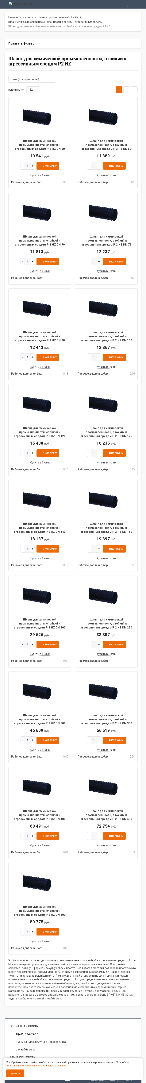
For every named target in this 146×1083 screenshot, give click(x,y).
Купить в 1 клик (40, 175)
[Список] (126, 89)
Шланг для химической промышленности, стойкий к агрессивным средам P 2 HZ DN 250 (106, 623)
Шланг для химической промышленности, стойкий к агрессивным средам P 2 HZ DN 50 (40, 145)
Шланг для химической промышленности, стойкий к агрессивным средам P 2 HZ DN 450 (106, 815)
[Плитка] (119, 89)
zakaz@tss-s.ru (26, 1049)
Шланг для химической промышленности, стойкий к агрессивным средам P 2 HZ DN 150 (106, 528)
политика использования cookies (25, 1065)
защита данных (56, 1065)
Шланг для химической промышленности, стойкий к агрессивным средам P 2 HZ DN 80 (40, 336)
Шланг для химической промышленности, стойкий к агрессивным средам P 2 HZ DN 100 (106, 336)
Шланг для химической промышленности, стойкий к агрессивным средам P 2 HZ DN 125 (106, 432)
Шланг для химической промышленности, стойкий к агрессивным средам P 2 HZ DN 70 (40, 240)
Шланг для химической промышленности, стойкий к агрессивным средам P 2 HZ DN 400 (40, 815)
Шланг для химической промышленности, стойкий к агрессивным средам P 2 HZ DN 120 (40, 432)
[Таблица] (134, 89)
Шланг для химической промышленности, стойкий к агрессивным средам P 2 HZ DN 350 (106, 719)
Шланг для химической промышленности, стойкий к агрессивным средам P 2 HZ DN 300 (40, 719)
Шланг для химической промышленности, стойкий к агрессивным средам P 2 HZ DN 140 (40, 528)
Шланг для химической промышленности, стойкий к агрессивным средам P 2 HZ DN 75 (106, 240)
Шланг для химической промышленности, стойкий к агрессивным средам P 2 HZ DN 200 (40, 623)
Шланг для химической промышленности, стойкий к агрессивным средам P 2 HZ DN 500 (40, 911)
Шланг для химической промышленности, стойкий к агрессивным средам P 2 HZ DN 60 (106, 145)
